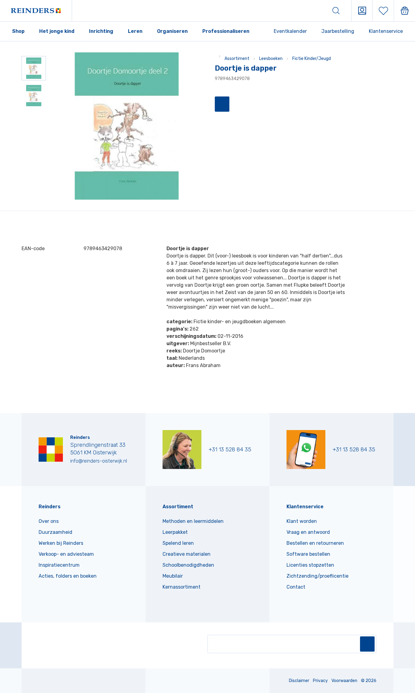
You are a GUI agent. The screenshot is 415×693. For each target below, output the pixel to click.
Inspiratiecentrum (59, 565)
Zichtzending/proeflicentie (317, 576)
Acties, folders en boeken (68, 576)
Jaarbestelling (337, 31)
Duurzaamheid (55, 532)
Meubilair (173, 576)
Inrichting (101, 31)
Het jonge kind (56, 31)
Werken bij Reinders (61, 543)
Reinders (49, 506)
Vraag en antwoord (308, 532)
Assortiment (237, 58)
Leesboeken (271, 58)
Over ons (49, 521)
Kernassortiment (182, 587)
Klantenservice (386, 31)
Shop (18, 31)
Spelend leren (178, 543)
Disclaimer (299, 680)
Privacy (320, 680)
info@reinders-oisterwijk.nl (98, 461)
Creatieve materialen (187, 554)
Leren (135, 31)
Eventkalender (290, 31)
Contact (295, 587)
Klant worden (301, 521)
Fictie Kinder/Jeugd (311, 58)
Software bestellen (308, 554)
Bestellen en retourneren (315, 543)
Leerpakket (175, 532)
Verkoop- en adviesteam (66, 554)
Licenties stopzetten (310, 565)
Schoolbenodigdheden (188, 565)
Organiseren (172, 31)
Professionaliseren (225, 31)
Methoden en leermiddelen (193, 521)
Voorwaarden (344, 680)
